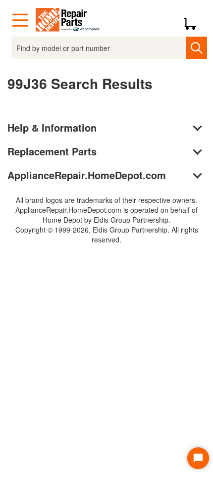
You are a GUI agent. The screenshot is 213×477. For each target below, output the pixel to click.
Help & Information (52, 127)
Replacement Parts (52, 151)
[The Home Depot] (68, 20)
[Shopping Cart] (194, 20)
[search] (196, 48)
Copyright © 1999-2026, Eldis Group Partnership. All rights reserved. (106, 234)
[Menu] (20, 20)
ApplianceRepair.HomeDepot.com (86, 175)
